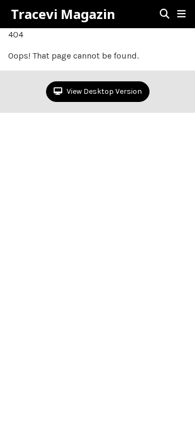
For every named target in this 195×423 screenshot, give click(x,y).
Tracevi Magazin (63, 14)
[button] (181, 14)
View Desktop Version (103, 91)
